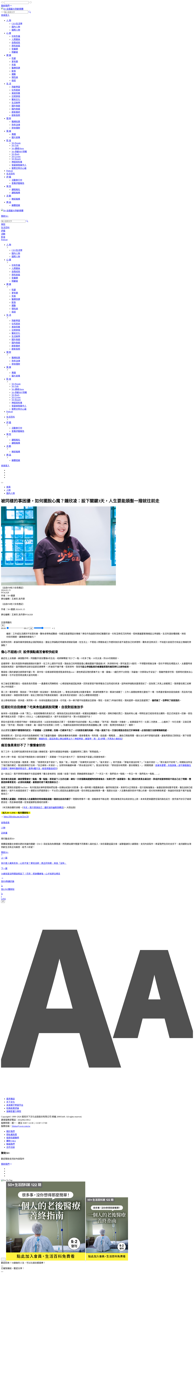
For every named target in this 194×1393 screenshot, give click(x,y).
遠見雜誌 (10, 1099)
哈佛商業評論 (12, 1108)
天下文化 (10, 1102)
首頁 (8, 487)
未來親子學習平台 (14, 1105)
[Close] (2, 1271)
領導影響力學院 (13, 1111)
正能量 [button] (4, 833)
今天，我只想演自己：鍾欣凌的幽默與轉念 (43, 807)
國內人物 (10, 493)
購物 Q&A (11, 1141)
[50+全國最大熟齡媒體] (12, 9)
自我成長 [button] (5, 823)
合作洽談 (10, 1147)
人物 (8, 490)
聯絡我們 (10, 1144)
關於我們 (10, 1131)
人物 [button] (3, 828)
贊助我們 (5, 1164)
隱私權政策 (11, 1134)
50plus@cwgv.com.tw (21, 1126)
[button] (97, 852)
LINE (3, 899)
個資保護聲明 (12, 1138)
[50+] (64, 1260)
